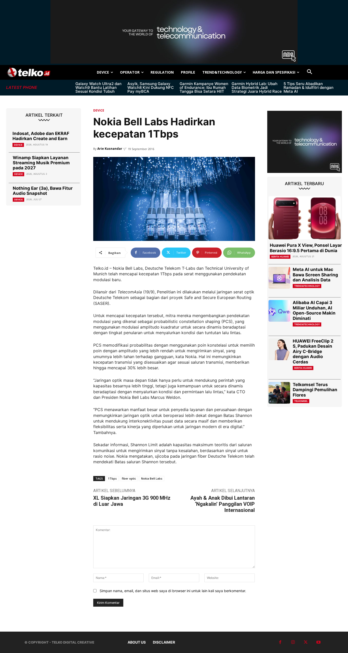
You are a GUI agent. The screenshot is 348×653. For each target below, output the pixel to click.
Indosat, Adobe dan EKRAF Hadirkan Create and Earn (40, 136)
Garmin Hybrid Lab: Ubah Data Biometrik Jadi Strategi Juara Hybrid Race (257, 87)
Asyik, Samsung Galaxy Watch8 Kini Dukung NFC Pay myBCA (150, 87)
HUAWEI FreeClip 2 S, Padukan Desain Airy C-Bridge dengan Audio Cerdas (313, 351)
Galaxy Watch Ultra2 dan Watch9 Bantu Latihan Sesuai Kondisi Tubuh (98, 87)
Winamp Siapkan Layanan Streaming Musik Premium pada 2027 (41, 163)
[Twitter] (306, 642)
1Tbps (112, 478)
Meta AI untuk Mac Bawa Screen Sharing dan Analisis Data (315, 274)
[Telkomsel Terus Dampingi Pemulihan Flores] (279, 393)
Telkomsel (301, 401)
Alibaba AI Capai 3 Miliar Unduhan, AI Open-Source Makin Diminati (314, 310)
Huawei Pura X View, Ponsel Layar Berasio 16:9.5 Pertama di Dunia (306, 248)
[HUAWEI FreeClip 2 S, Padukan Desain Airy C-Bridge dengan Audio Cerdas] (279, 349)
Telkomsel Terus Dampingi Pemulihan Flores (315, 390)
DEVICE (18, 144)
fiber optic (129, 478)
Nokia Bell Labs (151, 478)
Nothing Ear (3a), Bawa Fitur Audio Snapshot (43, 191)
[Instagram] (293, 642)
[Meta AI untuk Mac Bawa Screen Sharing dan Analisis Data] (279, 278)
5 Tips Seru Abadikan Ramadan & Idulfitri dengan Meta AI (308, 87)
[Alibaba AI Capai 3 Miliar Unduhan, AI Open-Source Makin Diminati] (279, 311)
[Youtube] (318, 642)
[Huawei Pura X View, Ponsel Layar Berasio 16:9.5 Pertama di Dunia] (305, 217)
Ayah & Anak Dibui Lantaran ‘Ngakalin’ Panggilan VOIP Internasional (222, 504)
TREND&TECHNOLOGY (307, 285)
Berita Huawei (280, 256)
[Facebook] (280, 642)
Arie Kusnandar (109, 148)
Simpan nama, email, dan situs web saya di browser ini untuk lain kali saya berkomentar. (173, 591)
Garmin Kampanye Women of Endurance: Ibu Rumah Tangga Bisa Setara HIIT (204, 87)
